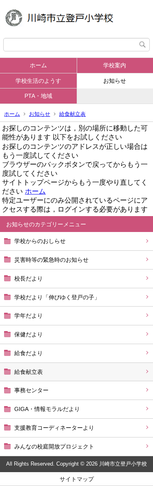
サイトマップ (77, 479)
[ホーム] (76, 19)
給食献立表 (72, 114)
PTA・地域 (38, 96)
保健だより (28, 334)
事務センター (31, 390)
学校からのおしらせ (40, 241)
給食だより (28, 353)
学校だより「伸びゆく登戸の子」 (57, 297)
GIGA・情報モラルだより (47, 409)
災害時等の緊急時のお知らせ (51, 259)
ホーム (38, 65)
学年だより (28, 315)
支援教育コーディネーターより (54, 427)
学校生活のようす (38, 80)
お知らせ (39, 114)
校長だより (28, 278)
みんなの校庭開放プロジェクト (54, 446)
